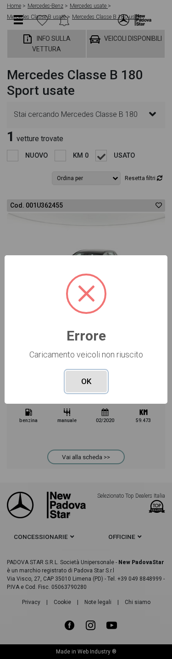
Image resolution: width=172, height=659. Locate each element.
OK (86, 381)
